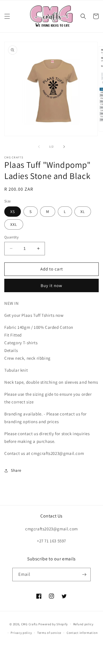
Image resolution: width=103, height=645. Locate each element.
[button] (7, 16)
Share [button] (16, 470)
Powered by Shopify (53, 624)
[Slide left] (39, 146)
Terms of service (49, 633)
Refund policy (83, 624)
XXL (13, 224)
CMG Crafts (29, 624)
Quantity (11, 237)
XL (82, 211)
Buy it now (51, 285)
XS (12, 211)
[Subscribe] (84, 574)
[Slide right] (64, 146)
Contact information (82, 633)
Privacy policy (21, 633)
